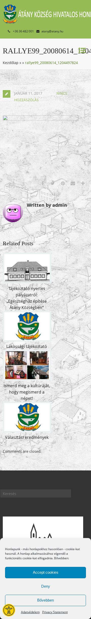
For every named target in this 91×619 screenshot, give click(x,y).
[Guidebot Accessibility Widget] (9, 610)
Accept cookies (45, 572)
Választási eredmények (27, 437)
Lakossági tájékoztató (26, 346)
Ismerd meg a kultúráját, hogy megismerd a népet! (27, 392)
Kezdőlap (10, 62)
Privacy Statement (55, 612)
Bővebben (45, 600)
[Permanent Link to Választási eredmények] (27, 431)
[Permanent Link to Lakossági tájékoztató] (27, 340)
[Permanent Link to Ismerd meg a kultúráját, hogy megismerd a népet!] (27, 379)
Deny (45, 586)
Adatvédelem (30, 612)
